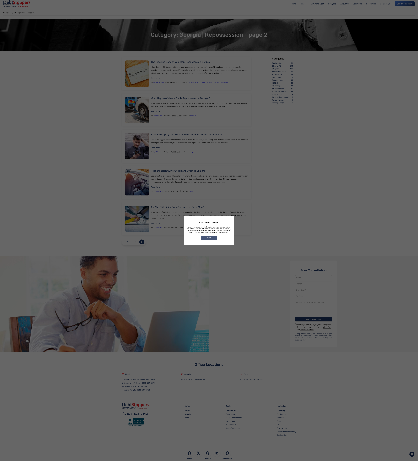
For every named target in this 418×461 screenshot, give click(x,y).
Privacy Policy (224, 232)
